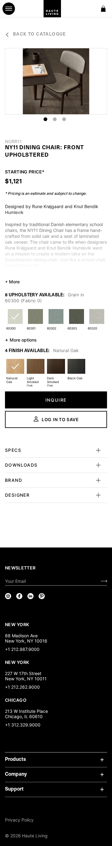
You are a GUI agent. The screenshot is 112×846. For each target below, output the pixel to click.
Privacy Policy (19, 819)
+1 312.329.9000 (22, 724)
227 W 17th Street (23, 673)
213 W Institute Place (26, 711)
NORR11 (13, 141)
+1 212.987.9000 (22, 649)
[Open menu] (8, 8)
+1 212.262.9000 (22, 687)
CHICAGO (15, 699)
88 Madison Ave (21, 635)
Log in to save (60, 419)
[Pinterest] (42, 596)
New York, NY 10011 (26, 678)
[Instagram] (8, 596)
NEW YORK (17, 624)
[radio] (15, 320)
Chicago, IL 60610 (24, 716)
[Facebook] (19, 596)
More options (21, 340)
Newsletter (20, 567)
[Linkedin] (30, 596)
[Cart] (103, 8)
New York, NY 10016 (26, 640)
